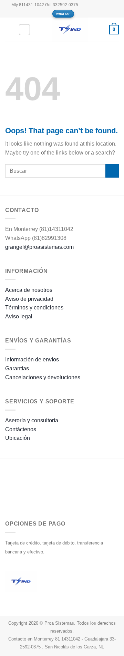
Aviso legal (18, 316)
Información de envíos (32, 359)
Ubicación (17, 438)
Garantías (17, 368)
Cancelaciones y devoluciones (42, 377)
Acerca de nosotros (28, 290)
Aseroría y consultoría (31, 420)
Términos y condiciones (34, 307)
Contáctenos (20, 429)
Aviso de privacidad (29, 299)
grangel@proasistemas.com (39, 247)
